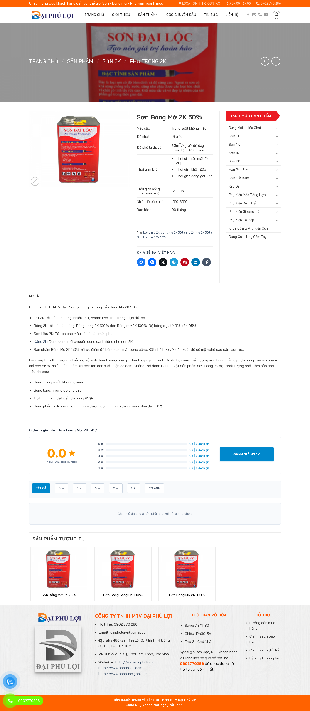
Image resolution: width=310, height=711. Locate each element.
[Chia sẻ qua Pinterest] (184, 262)
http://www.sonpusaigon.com (123, 673)
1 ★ (133, 488)
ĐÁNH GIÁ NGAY (247, 454)
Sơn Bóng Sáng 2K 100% (123, 595)
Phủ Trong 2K (148, 61)
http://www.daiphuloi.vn (134, 662)
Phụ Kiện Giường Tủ (244, 211)
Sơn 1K (234, 153)
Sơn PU (234, 136)
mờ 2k (190, 232)
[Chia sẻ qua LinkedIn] (195, 262)
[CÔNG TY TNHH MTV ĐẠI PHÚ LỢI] (51, 15)
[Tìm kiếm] (276, 15)
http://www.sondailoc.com (120, 667)
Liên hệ (232, 14)
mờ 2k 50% (204, 232)
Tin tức (211, 14)
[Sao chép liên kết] (206, 262)
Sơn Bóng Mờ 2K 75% (59, 595)
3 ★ (98, 488)
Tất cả (41, 488)
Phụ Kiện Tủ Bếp (241, 220)
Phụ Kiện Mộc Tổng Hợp (247, 195)
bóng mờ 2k (151, 232)
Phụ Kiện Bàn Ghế (242, 203)
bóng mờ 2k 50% (173, 232)
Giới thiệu (121, 14)
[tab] (34, 296)
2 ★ (116, 488)
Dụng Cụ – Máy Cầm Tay (248, 237)
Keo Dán (235, 186)
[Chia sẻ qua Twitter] (163, 262)
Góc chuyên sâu (181, 14)
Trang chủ (94, 14)
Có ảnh (154, 488)
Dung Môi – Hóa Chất (245, 128)
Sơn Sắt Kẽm (239, 178)
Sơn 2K (111, 61)
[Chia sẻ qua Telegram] (174, 262)
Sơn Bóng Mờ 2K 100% (187, 595)
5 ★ (61, 488)
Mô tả (34, 296)
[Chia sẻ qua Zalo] (152, 262)
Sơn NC (235, 144)
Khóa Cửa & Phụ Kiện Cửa (248, 228)
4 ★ (79, 488)
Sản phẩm (146, 14)
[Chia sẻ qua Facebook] (141, 262)
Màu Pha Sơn (239, 169)
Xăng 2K (40, 341)
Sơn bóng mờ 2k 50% (152, 237)
